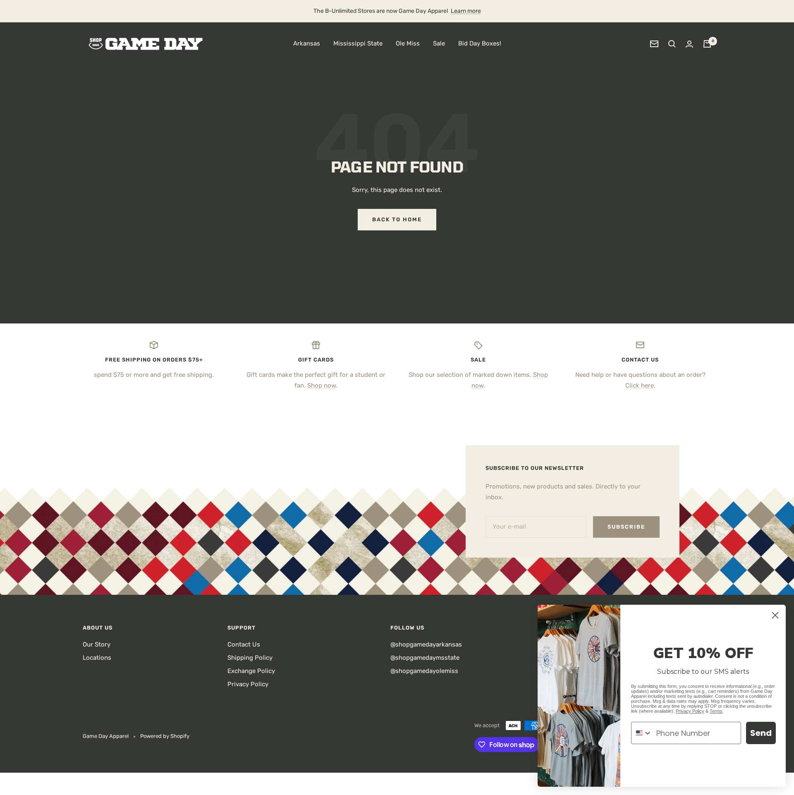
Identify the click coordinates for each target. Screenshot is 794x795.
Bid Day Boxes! (479, 43)
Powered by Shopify (164, 736)
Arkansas (306, 43)
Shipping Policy (250, 657)
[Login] (689, 44)
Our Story (96, 644)
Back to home (397, 219)
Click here (639, 385)
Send (761, 733)
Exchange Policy (251, 671)
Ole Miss (408, 43)
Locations (97, 657)
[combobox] (641, 733)
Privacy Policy (247, 684)
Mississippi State (358, 43)
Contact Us (243, 644)
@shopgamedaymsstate (424, 657)
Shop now (321, 385)
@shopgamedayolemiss (424, 671)
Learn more (466, 10)
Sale (439, 43)
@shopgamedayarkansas (426, 644)
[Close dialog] (775, 615)
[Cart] (707, 44)
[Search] (672, 44)
